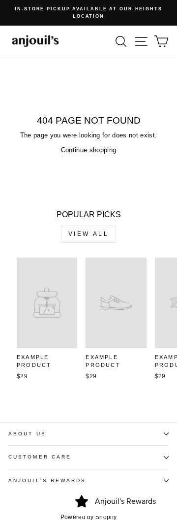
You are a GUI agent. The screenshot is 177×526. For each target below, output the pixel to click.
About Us (27, 433)
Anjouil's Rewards (47, 480)
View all (88, 233)
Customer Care (39, 457)
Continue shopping (88, 150)
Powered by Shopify (88, 517)
